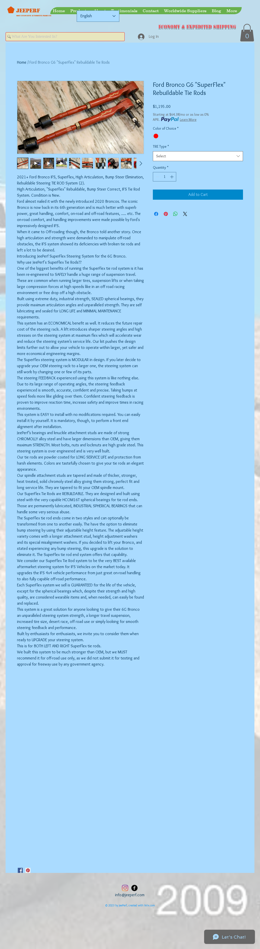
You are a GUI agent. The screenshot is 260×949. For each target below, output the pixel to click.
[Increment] (172, 176)
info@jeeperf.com (129, 894)
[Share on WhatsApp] (175, 214)
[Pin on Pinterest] (166, 214)
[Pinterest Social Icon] (27, 870)
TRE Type (161, 146)
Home (21, 62)
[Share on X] (185, 214)
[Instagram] (125, 888)
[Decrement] (157, 176)
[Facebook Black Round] (134, 888)
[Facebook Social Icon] (20, 870)
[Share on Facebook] (156, 214)
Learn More (188, 119)
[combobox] (198, 156)
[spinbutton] (164, 176)
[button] (247, 32)
